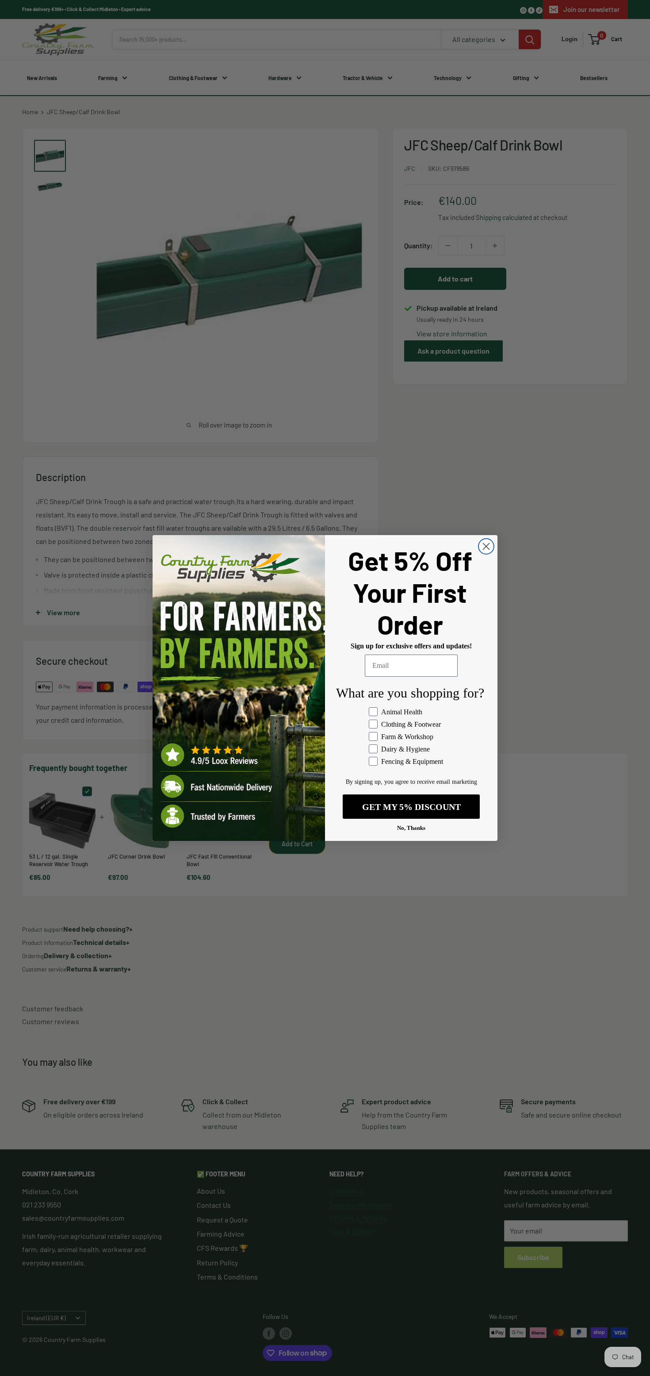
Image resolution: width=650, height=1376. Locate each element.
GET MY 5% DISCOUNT (411, 807)
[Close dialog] (486, 546)
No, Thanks (411, 828)
